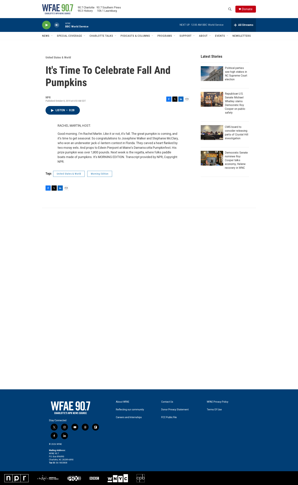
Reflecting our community (130, 409)
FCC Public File (169, 417)
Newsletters (241, 35)
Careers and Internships (129, 417)
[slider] (62, 25)
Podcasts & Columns (135, 35)
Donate (247, 9)
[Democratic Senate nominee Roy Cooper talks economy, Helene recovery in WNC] (212, 158)
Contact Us (167, 402)
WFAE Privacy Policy (217, 402)
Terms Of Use (214, 409)
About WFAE (122, 402)
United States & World (58, 57)
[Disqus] (149, 254)
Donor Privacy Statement (175, 409)
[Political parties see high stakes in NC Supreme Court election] (212, 73)
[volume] (57, 25)
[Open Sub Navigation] (52, 35)
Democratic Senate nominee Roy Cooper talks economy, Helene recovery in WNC (236, 160)
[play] (46, 25)
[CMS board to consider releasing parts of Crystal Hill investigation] (212, 132)
